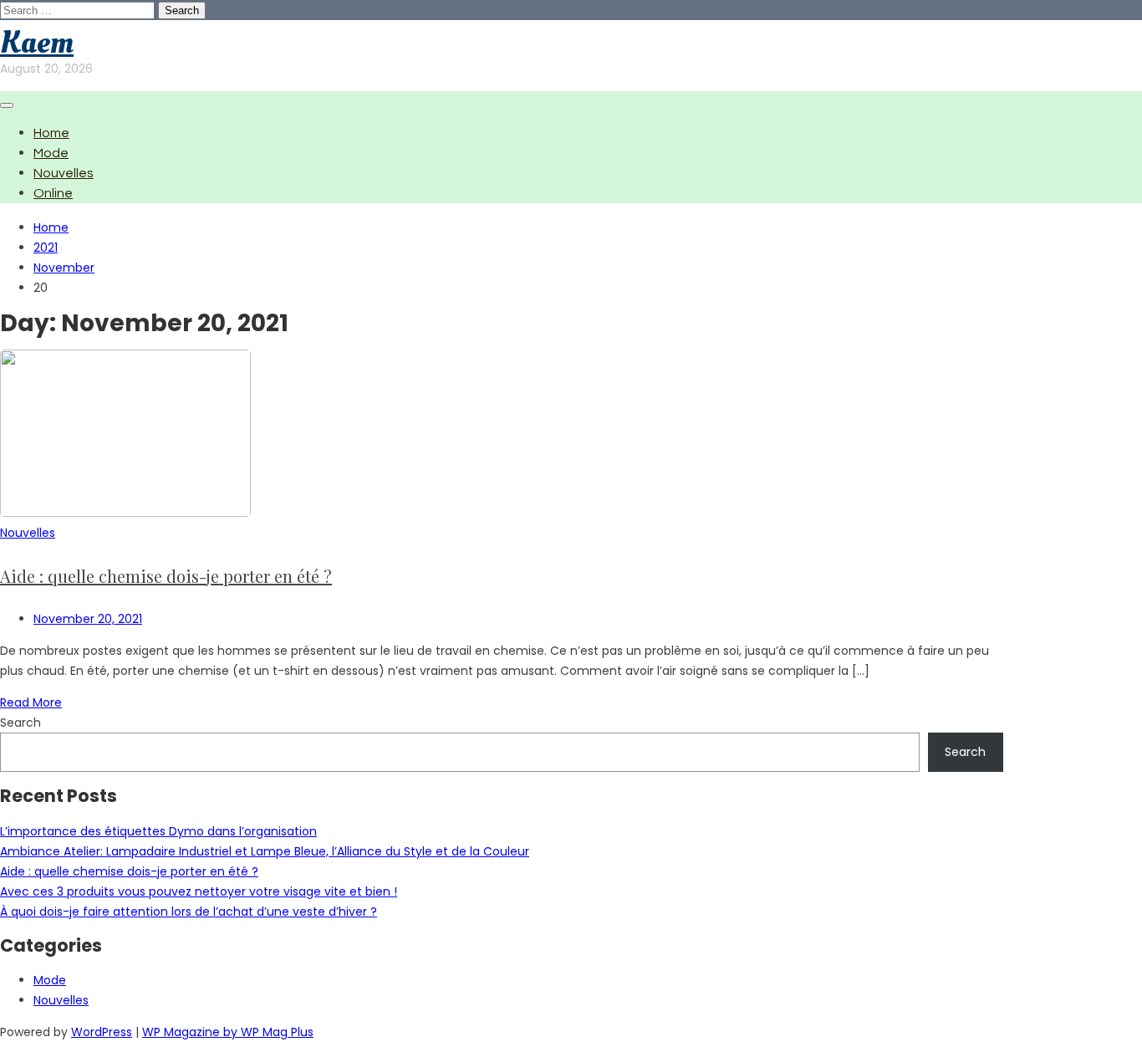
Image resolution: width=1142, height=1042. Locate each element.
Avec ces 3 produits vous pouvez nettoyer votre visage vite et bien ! (198, 891)
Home (51, 133)
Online (53, 193)
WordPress (101, 1032)
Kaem (37, 42)
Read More (31, 702)
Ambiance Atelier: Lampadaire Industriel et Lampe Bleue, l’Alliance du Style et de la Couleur (264, 851)
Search (20, 722)
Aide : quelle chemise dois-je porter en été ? (166, 575)
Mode (51, 153)
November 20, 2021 (87, 618)
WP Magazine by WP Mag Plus (228, 1032)
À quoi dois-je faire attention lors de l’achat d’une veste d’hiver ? (188, 911)
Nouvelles (63, 173)
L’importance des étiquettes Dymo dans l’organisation (158, 831)
